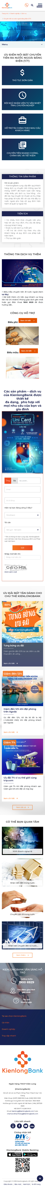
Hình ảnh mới (10, 572)
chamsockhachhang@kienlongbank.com (22, 1114)
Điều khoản (8, 1184)
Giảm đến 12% (13, 673)
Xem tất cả (21, 807)
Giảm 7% (9, 742)
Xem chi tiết (9, 663)
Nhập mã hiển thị (12, 554)
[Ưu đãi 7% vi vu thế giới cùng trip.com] (22, 773)
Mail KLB (26, 1184)
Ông (8, 481)
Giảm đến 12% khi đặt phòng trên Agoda (20, 710)
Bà (14, 481)
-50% (7, 604)
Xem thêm (21, 955)
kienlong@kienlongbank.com (23, 1111)
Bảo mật (17, 1184)
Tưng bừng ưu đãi (14, 645)
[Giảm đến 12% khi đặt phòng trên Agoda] (22, 705)
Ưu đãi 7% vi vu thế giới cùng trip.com (20, 779)
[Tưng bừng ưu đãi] (22, 641)
